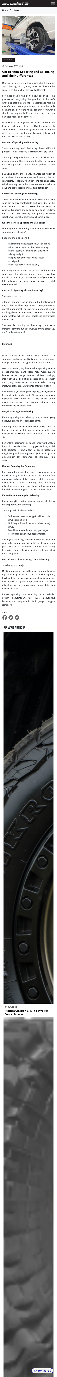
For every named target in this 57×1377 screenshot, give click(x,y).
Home (5, 10)
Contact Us (44, 1370)
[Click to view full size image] (28, 35)
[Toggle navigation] (52, 3)
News (16, 10)
